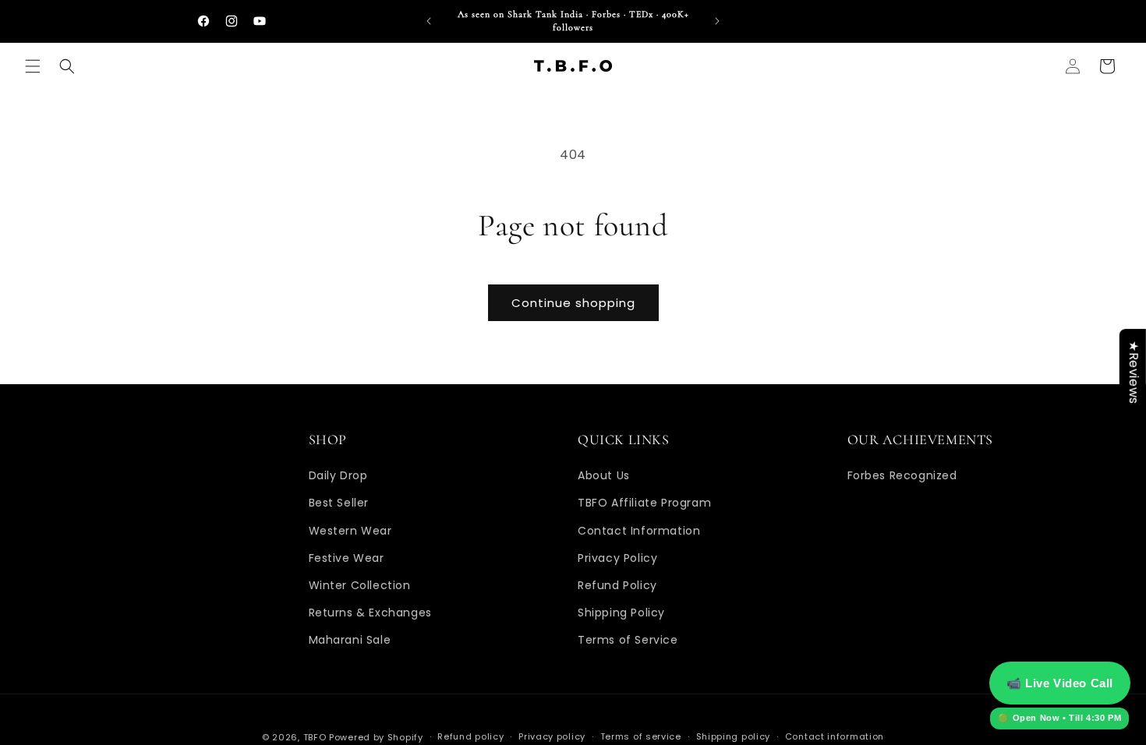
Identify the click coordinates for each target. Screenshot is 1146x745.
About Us (604, 475)
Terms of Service (628, 640)
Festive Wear (346, 558)
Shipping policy (733, 736)
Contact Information (639, 530)
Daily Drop (338, 475)
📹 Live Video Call (1059, 683)
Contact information (834, 736)
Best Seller (339, 502)
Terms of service (640, 736)
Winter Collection (360, 585)
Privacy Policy (617, 558)
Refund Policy (617, 585)
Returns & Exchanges (370, 612)
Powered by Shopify (376, 737)
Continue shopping (573, 303)
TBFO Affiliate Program (644, 502)
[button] (33, 66)
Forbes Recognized (902, 475)
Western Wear (350, 530)
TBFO (315, 737)
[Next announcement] (717, 21)
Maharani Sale (350, 640)
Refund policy (470, 736)
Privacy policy (551, 736)
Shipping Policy (621, 612)
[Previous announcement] (429, 21)
